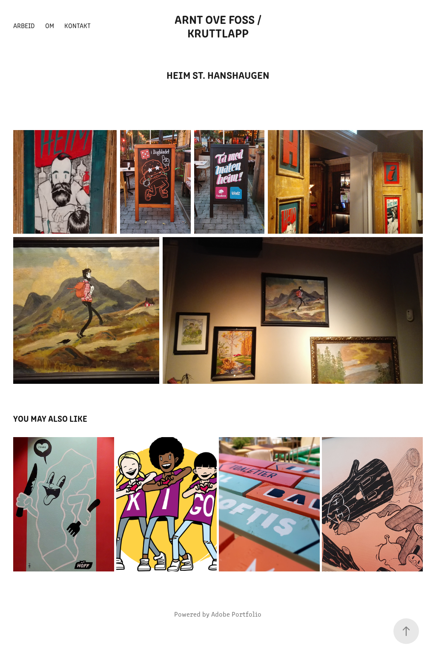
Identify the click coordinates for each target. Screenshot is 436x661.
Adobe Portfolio (236, 613)
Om (49, 25)
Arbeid (24, 25)
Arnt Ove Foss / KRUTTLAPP (219, 25)
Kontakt (77, 25)
